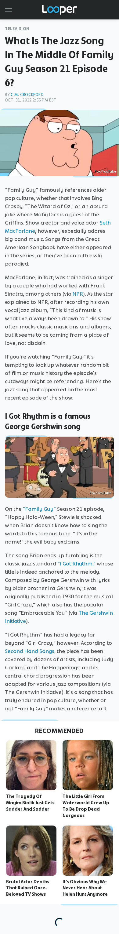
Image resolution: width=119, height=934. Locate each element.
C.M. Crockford (27, 94)
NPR (77, 293)
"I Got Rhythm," (76, 563)
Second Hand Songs (29, 651)
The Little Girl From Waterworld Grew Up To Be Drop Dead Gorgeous (86, 805)
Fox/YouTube (105, 171)
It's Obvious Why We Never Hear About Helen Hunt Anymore (85, 888)
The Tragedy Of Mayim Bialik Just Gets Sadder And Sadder (30, 802)
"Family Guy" (39, 509)
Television (17, 29)
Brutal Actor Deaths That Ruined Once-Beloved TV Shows (27, 888)
